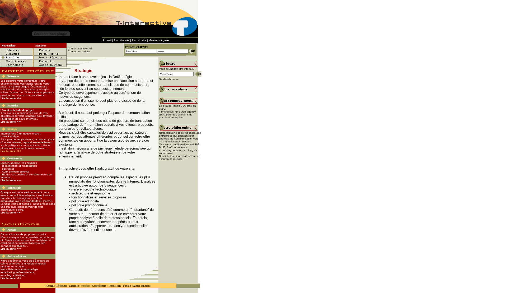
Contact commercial (80, 48)
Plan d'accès (121, 40)
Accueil (107, 40)
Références (13, 76)
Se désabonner (168, 79)
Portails (11, 229)
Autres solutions (16, 256)
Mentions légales (159, 40)
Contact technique (79, 51)
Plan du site (139, 40)
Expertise (12, 105)
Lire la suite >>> (11, 98)
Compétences (14, 158)
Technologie (14, 187)
